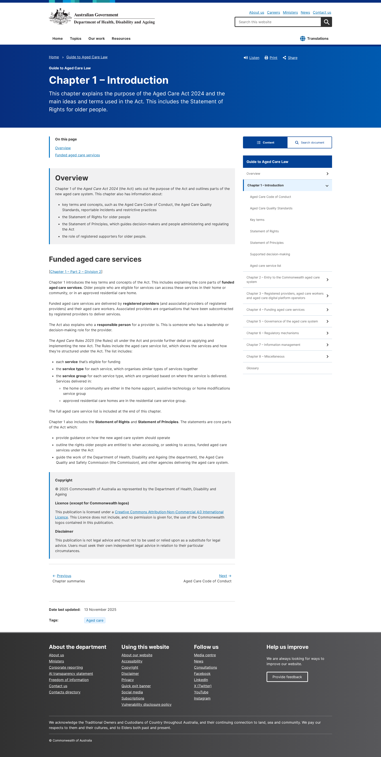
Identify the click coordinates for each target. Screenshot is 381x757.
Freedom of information (69, 680)
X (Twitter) (203, 686)
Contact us (322, 12)
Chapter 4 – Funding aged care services (275, 309)
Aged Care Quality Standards (271, 208)
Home (57, 38)
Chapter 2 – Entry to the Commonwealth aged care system (283, 279)
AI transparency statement (71, 673)
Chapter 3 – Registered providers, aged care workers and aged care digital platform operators (285, 295)
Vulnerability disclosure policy (146, 704)
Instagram (202, 698)
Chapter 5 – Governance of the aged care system (282, 321)
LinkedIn (201, 680)
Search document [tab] (312, 142)
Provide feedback (287, 677)
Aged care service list (265, 265)
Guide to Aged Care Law (87, 57)
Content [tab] (268, 142)
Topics (75, 38)
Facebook (202, 673)
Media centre (205, 655)
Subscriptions (132, 698)
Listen (254, 57)
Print (273, 57)
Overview (63, 148)
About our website (136, 655)
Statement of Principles (267, 242)
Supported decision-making (270, 254)
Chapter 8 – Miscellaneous (265, 356)
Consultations (205, 667)
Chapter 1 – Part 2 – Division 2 (75, 271)
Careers (273, 12)
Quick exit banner (136, 686)
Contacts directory (64, 692)
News (305, 12)
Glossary (253, 368)
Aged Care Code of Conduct (270, 197)
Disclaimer (130, 673)
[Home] (102, 16)
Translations (318, 38)
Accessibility (131, 661)
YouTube (201, 692)
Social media (132, 692)
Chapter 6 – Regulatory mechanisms (273, 333)
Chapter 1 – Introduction (265, 185)
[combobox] (278, 22)
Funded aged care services (77, 155)
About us (256, 12)
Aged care (94, 620)
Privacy (127, 680)
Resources (121, 38)
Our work (96, 38)
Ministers (290, 12)
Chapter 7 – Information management (273, 344)
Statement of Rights (264, 231)
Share (292, 57)
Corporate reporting (66, 667)
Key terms (257, 219)
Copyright (129, 667)
